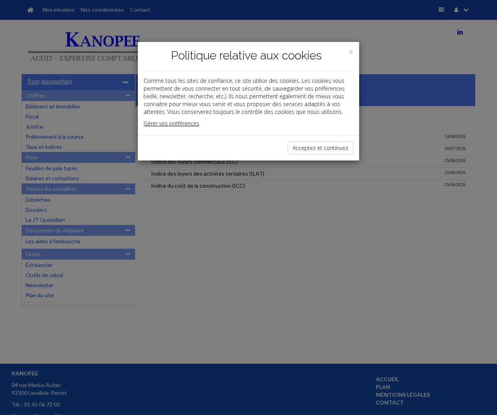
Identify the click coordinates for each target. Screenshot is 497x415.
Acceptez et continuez (320, 148)
